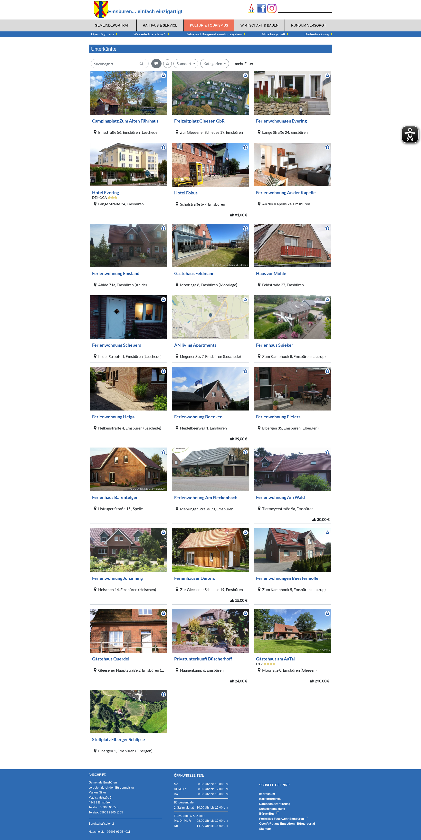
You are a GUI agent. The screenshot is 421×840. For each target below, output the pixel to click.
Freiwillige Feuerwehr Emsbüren (282, 819)
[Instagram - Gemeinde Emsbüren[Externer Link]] (272, 9)
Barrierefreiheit (270, 799)
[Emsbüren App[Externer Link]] (251, 9)
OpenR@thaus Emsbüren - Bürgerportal (287, 823)
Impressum (267, 794)
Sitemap (265, 828)
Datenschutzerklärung (274, 804)
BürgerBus (267, 813)
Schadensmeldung (272, 809)
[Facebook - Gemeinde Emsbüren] (262, 9)
